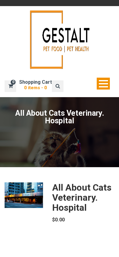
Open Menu (103, 84)
